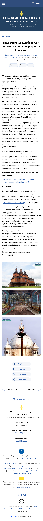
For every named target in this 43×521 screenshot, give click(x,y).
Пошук (38, 4)
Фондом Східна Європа (28, 458)
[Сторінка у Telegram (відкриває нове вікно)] (18, 495)
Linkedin (22, 369)
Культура (23, 65)
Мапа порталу (20, 399)
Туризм (30, 65)
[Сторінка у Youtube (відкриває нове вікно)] (24, 495)
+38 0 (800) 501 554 (21, 433)
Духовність (13, 65)
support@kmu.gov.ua (23, 487)
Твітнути (22, 374)
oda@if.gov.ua (21, 441)
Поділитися (22, 364)
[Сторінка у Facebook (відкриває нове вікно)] (21, 495)
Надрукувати (22, 379)
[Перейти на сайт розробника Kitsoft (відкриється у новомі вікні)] (14, 516)
